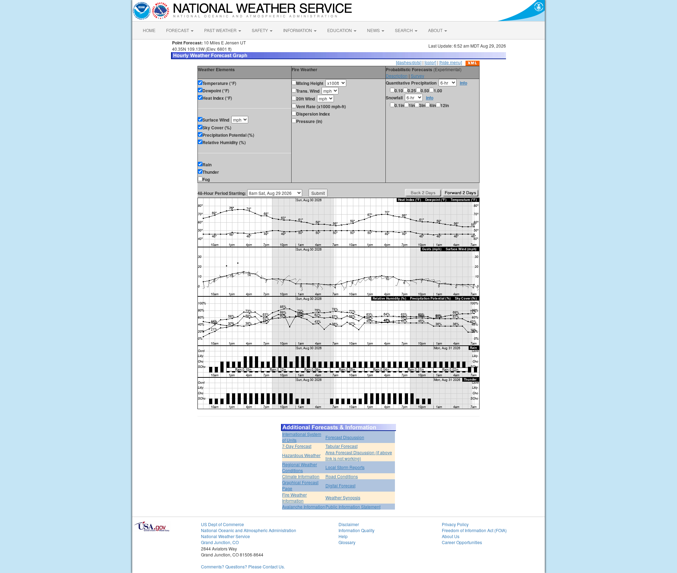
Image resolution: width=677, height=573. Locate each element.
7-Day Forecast (296, 446)
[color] (430, 62)
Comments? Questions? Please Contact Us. (243, 566)
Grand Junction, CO (220, 542)
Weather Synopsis (342, 497)
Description (397, 76)
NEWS (374, 30)
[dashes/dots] (408, 62)
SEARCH (404, 30)
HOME (149, 30)
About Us (450, 536)
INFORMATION (298, 30)
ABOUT (436, 30)
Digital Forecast (340, 485)
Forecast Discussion (344, 437)
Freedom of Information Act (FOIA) (474, 530)
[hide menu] (450, 62)
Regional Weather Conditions (299, 467)
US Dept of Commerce (222, 524)
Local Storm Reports (345, 467)
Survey (417, 76)
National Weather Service (225, 536)
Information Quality (356, 530)
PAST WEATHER (221, 30)
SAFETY (260, 30)
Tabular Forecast (341, 446)
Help (343, 536)
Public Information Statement (352, 507)
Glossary (346, 542)
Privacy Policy (455, 524)
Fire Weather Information (294, 498)
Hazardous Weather (301, 455)
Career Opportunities (462, 542)
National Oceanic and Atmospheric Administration (248, 530)
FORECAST (178, 30)
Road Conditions (341, 476)
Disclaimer (348, 524)
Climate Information (300, 476)
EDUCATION (340, 30)
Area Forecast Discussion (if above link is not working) (358, 455)
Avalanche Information (303, 507)
